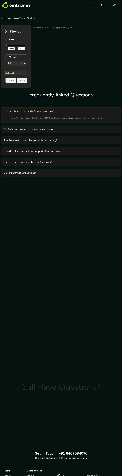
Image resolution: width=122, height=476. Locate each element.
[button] (102, 5)
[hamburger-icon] (91, 5)
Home (2, 18)
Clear (11, 80)
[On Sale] (9, 64)
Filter (22, 80)
